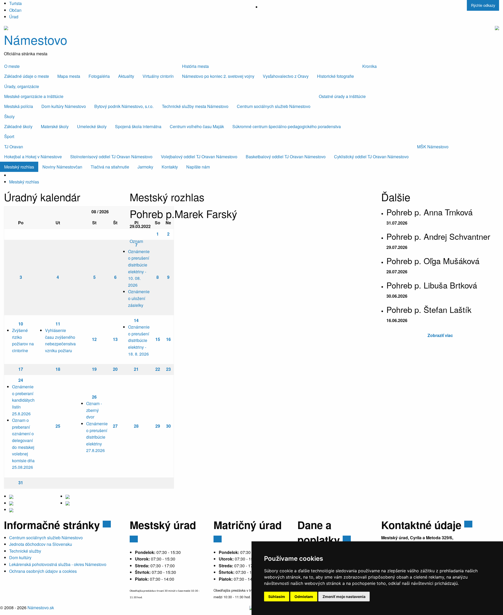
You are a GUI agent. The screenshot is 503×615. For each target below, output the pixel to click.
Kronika (369, 66)
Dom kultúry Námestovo (63, 106)
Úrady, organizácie (21, 86)
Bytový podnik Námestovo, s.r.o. (124, 106)
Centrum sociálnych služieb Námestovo (273, 106)
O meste (12, 66)
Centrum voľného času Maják (197, 126)
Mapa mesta (68, 76)
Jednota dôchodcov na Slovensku (40, 544)
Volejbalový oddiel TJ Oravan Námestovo (199, 157)
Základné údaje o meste (26, 76)
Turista (15, 3)
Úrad (13, 17)
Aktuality (126, 76)
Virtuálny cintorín (158, 76)
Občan (15, 10)
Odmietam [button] (303, 596)
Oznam (136, 241)
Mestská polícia (18, 106)
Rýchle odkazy (483, 5)
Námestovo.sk (41, 608)
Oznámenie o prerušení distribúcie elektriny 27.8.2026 (97, 437)
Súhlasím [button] (276, 596)
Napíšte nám (198, 167)
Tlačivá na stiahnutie (110, 167)
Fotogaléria (99, 76)
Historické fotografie (335, 76)
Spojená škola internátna (138, 126)
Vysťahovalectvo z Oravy (286, 76)
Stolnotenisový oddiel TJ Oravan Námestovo (111, 157)
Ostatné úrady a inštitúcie (342, 96)
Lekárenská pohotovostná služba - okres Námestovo (57, 564)
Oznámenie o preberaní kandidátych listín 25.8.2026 (23, 400)
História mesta (195, 66)
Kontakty (170, 167)
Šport (9, 136)
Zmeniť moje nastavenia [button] (343, 596)
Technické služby (25, 551)
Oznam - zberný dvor (94, 410)
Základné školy (18, 126)
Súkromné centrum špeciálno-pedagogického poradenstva (286, 126)
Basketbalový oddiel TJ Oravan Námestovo (286, 157)
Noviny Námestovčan (62, 167)
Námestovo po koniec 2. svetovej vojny (218, 76)
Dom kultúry (20, 557)
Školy (9, 116)
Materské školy (55, 126)
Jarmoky (145, 167)
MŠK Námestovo (433, 147)
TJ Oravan (13, 147)
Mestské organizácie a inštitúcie (33, 96)
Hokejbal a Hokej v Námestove (33, 157)
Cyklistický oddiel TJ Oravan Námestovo (371, 157)
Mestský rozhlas (19, 167)
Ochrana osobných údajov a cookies (43, 571)
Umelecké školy (92, 126)
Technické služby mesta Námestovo (195, 106)
